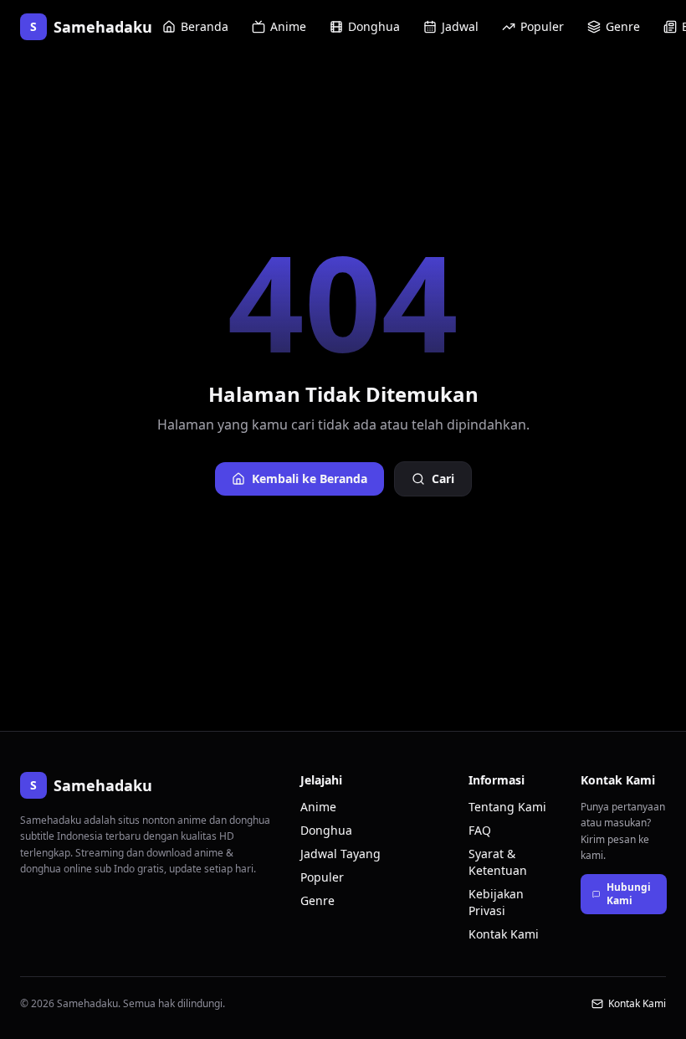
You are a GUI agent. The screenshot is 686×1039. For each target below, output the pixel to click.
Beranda (204, 26)
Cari (443, 478)
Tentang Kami (507, 807)
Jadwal (460, 26)
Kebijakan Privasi (496, 902)
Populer (542, 26)
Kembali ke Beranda (309, 478)
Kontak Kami (503, 934)
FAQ (479, 830)
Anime (288, 26)
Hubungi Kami (629, 894)
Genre (623, 26)
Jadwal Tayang (340, 854)
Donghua (374, 26)
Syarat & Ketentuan (497, 862)
